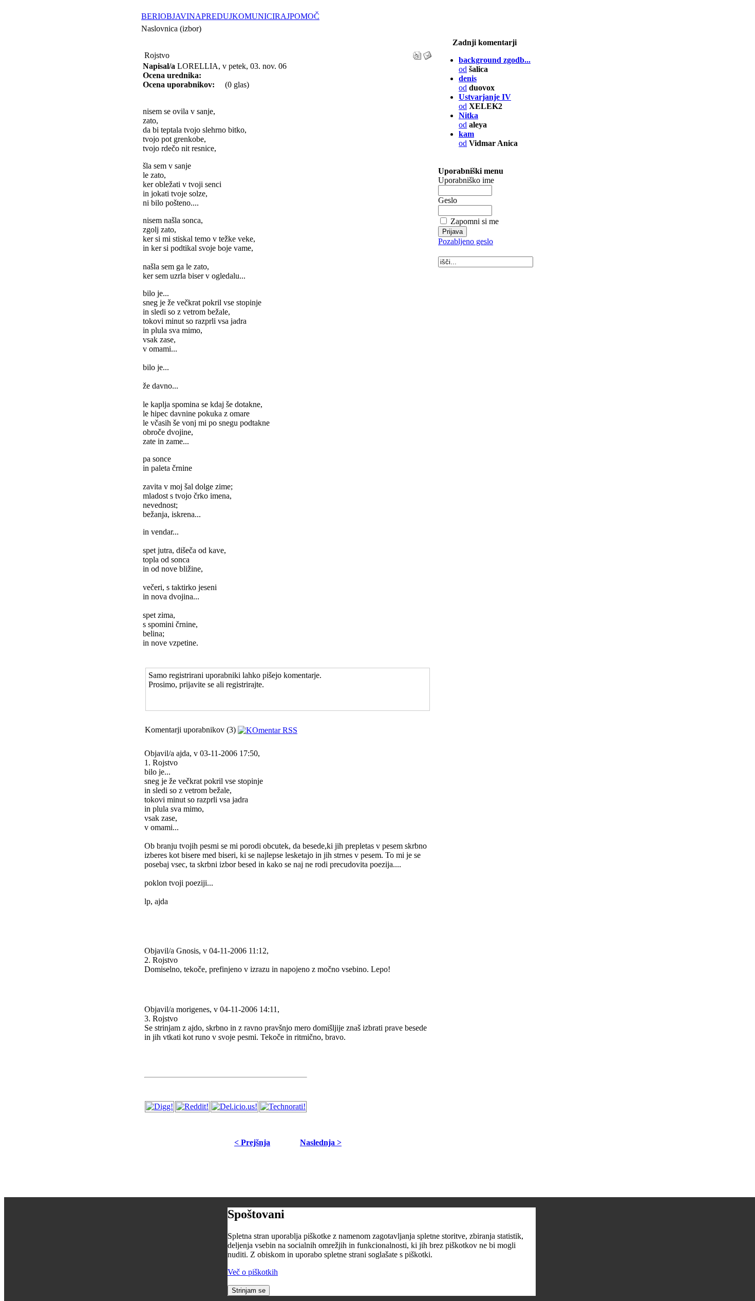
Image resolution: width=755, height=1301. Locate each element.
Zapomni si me (474, 221)
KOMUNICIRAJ (261, 16)
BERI (150, 16)
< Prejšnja (252, 1142)
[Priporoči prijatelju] (427, 52)
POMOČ (304, 16)
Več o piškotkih (253, 1272)
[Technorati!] (283, 1106)
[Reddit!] (192, 1106)
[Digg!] (159, 1106)
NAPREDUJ (210, 16)
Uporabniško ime (466, 180)
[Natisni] (417, 52)
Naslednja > (321, 1142)
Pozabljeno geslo (465, 241)
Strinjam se (249, 1290)
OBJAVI (174, 16)
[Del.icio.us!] (234, 1106)
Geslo (447, 200)
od (466, 139)
